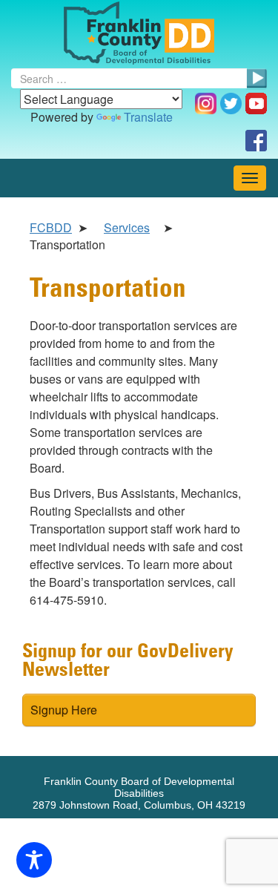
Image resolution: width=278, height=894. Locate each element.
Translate (148, 116)
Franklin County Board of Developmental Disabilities (139, 33)
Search (256, 78)
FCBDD (51, 227)
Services (127, 227)
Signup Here (63, 709)
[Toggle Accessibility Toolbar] (34, 860)
